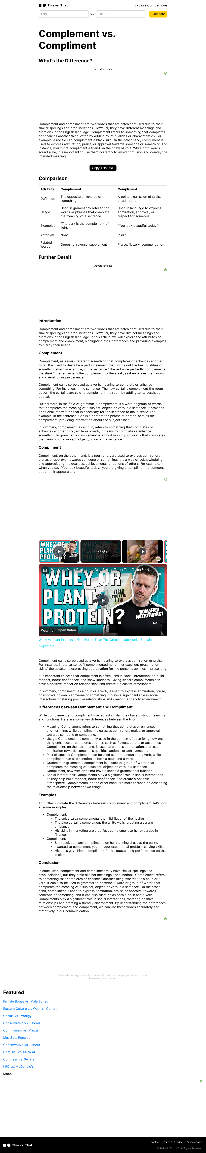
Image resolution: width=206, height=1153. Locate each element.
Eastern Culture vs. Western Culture (30, 1009)
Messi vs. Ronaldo (17, 1038)
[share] (159, 574)
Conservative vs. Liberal (21, 1023)
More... (8, 1074)
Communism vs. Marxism (22, 1030)
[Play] (143, 551)
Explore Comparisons (151, 5)
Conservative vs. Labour (21, 1045)
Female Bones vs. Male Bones (25, 1001)
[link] (45, 570)
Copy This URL (103, 168)
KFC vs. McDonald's (18, 1066)
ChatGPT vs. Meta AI (19, 1052)
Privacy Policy (194, 1142)
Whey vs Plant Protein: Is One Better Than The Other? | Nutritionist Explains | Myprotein (102, 570)
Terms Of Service (173, 1142)
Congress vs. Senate (18, 1059)
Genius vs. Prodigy (17, 1016)
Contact (155, 1142)
